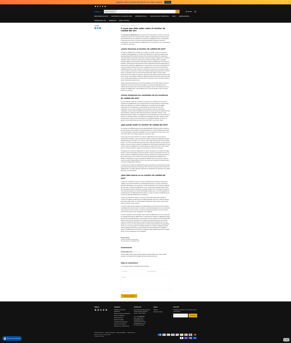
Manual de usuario (158, 311)
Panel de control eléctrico (120, 323)
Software (156, 309)
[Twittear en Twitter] (98, 28)
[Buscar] (177, 11)
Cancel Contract (124, 20)
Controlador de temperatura (159, 16)
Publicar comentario (129, 296)
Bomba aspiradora (118, 317)
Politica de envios (131, 332)
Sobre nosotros (184, 16)
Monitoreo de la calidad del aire (121, 16)
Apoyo (174, 16)
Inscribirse (193, 315)
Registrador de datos (101, 16)
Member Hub (112, 20)
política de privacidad (110, 332)
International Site (100, 20)
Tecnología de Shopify (99, 336)
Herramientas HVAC (141, 16)
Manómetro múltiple (119, 319)
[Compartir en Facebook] (95, 28)
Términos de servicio (99, 332)
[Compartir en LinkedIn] (100, 28)
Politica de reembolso (121, 332)
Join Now (168, 2)
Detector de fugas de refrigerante (122, 313)
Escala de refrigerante (119, 315)
